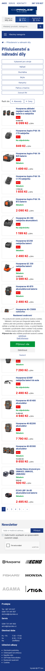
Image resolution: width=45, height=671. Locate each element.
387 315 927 (37, 3)
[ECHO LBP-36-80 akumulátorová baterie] (8, 494)
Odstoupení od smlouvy (12, 653)
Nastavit (22, 355)
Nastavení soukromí (11, 660)
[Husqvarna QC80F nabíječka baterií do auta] (8, 382)
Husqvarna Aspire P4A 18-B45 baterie (28, 154)
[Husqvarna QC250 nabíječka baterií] (8, 245)
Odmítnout (22, 350)
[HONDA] (33, 575)
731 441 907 (11, 612)
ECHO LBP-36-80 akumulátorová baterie (26, 491)
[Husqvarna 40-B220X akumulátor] (8, 427)
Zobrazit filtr (22, 93)
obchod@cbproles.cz (10, 614)
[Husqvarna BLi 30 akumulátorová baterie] (8, 359)
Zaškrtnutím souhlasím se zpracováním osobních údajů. (21, 536)
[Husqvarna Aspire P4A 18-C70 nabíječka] (8, 135)
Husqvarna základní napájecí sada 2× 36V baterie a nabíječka (26, 111)
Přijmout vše (22, 344)
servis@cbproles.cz (9, 626)
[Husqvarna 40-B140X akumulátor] (8, 404)
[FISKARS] (11, 575)
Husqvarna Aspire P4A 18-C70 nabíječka (28, 132)
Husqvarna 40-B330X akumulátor (26, 447)
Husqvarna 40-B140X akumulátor (26, 401)
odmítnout (22, 336)
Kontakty (22, 3)
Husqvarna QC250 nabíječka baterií (24, 242)
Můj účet (8, 19)
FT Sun (40, 668)
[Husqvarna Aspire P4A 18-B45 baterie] (8, 157)
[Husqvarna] (11, 561)
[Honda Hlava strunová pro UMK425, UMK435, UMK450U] (8, 473)
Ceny (29, 101)
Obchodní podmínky (11, 650)
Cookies (7, 662)
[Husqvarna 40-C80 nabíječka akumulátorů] (8, 222)
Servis (12, 3)
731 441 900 (11, 624)
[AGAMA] (11, 589)
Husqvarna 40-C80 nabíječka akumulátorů (27, 219)
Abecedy (17, 101)
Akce (4, 3)
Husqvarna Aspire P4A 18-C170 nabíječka (28, 177)
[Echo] (33, 561)
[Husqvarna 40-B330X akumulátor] (8, 450)
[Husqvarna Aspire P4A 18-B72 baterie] (8, 203)
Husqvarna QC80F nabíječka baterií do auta (27, 379)
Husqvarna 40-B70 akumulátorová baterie (26, 287)
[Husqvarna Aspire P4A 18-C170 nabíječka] (8, 180)
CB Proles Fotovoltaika (12, 658)
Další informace (22, 338)
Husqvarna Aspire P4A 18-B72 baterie (28, 200)
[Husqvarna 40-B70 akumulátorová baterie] (8, 290)
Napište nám (8, 655)
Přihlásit (36, 530)
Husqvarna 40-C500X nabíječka (26, 310)
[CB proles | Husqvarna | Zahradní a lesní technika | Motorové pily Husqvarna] (3, 42)
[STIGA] (33, 589)
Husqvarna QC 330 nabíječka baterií (24, 265)
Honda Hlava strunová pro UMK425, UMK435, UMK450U (28, 471)
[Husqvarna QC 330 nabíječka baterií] (8, 267)
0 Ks (22, 19)
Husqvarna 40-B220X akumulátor (26, 424)
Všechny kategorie (17, 34)
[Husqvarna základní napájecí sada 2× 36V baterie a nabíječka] (8, 112)
